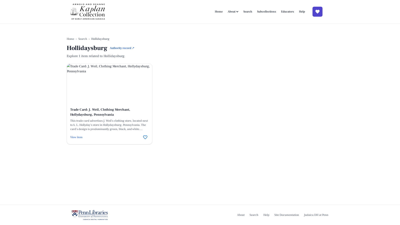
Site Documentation (286, 215)
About (231, 12)
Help (302, 12)
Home (219, 12)
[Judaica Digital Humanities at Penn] (90, 215)
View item (76, 137)
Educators (287, 12)
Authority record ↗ (122, 48)
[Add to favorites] (145, 137)
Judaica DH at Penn (316, 215)
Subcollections (266, 12)
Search (247, 12)
